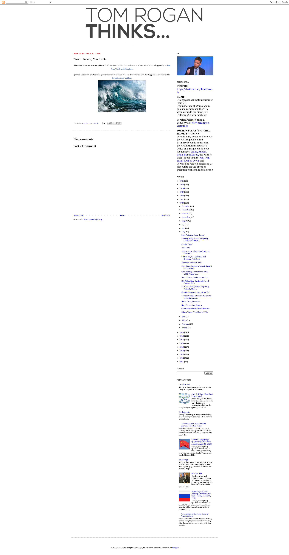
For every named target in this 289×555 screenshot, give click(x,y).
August (184, 221)
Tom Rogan (86, 123)
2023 (182, 192)
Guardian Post (184, 385)
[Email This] (108, 123)
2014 (182, 351)
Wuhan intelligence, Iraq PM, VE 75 (195, 292)
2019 (182, 332)
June (183, 228)
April (184, 317)
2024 (182, 188)
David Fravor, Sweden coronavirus (194, 277)
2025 (182, 185)
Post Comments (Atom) (93, 220)
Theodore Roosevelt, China (191, 263)
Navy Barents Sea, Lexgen (191, 305)
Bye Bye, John (196, 473)
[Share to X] (114, 123)
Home (122, 215)
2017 (182, 340)
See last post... (184, 412)
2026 (182, 181)
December (186, 206)
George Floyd (186, 244)
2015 (182, 347)
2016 (182, 343)
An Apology (183, 460)
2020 (182, 203)
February (185, 324)
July (183, 224)
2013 (182, 354)
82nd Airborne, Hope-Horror (192, 235)
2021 (182, 199)
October (185, 214)
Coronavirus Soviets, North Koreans (195, 309)
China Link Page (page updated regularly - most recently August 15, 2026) (201, 442)
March (184, 320)
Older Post (166, 215)
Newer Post (78, 215)
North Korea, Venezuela (190, 302)
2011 (182, 362)
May (183, 232)
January (185, 328)
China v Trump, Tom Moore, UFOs (194, 312)
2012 (182, 358)
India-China (185, 248)
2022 (182, 196)
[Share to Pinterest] (119, 123)
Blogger (175, 548)
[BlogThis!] (111, 123)
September (186, 217)
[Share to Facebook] (117, 123)
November (186, 210)
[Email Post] (104, 123)
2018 (182, 336)
